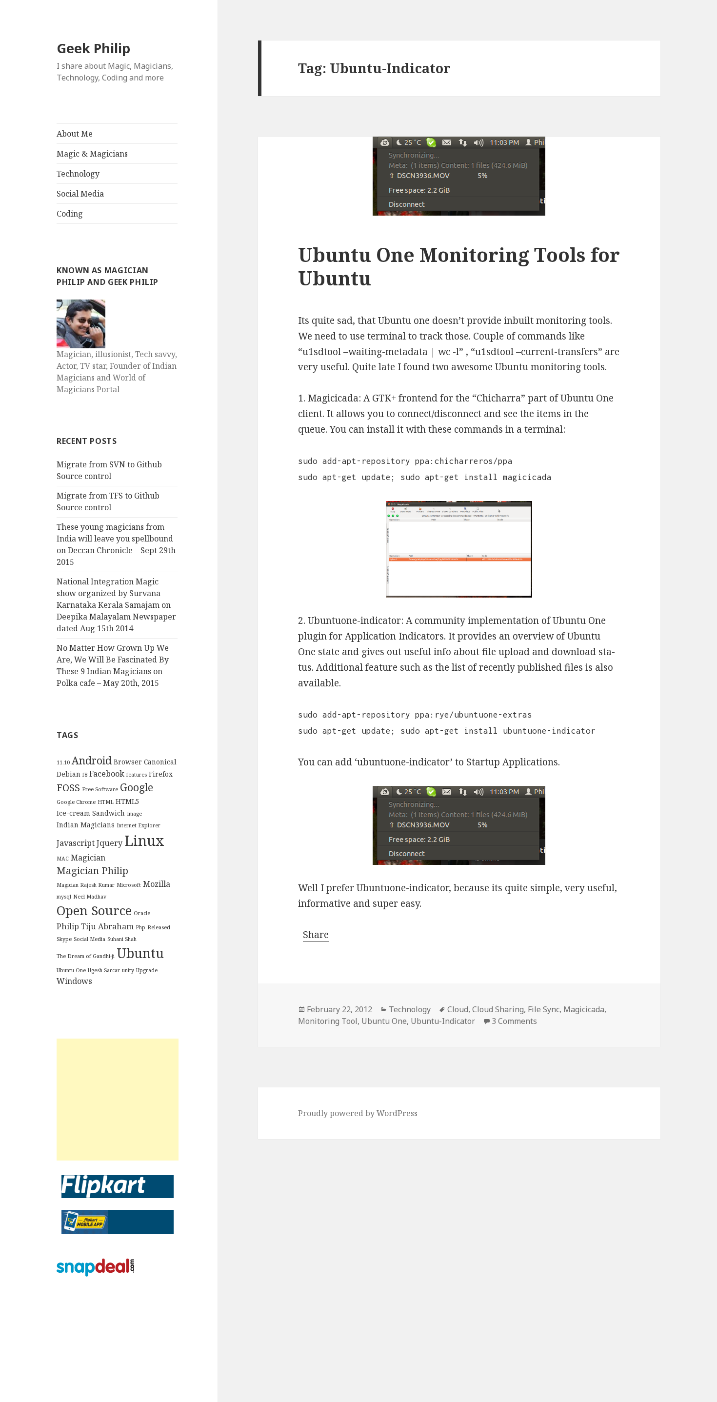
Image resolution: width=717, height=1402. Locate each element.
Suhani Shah (122, 939)
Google (136, 787)
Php (140, 927)
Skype (64, 939)
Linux (144, 840)
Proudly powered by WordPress (358, 1113)
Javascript (76, 843)
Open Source (94, 910)
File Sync (543, 1009)
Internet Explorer (138, 825)
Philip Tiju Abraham (95, 926)
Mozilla (156, 884)
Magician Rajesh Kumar (86, 884)
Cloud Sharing (498, 1009)
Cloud (457, 1009)
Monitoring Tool (328, 1021)
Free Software (100, 789)
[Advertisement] (118, 1100)
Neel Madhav (89, 896)
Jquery (109, 843)
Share (316, 934)
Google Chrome (76, 802)
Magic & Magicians (92, 153)
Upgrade (147, 970)
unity (128, 970)
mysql (64, 896)
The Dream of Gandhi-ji (86, 956)
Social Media (80, 193)
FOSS (68, 787)
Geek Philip (93, 48)
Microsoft (129, 884)
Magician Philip (92, 870)
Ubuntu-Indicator (443, 1021)
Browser (128, 761)
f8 (84, 774)
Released (158, 927)
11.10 (63, 762)
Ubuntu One (71, 970)
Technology (78, 173)
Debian (68, 774)
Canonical (160, 761)
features (136, 774)
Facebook (106, 773)
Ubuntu (140, 953)
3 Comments (514, 1021)
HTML (106, 802)
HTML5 (127, 801)
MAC (63, 858)
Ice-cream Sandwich (91, 813)
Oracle (142, 913)
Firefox (161, 774)
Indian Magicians (86, 824)
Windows (74, 981)
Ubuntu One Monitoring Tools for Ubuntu (459, 266)
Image (134, 813)
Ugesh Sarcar (104, 970)
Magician (88, 857)
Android (92, 760)
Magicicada (583, 1009)
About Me (75, 133)
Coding (70, 213)
